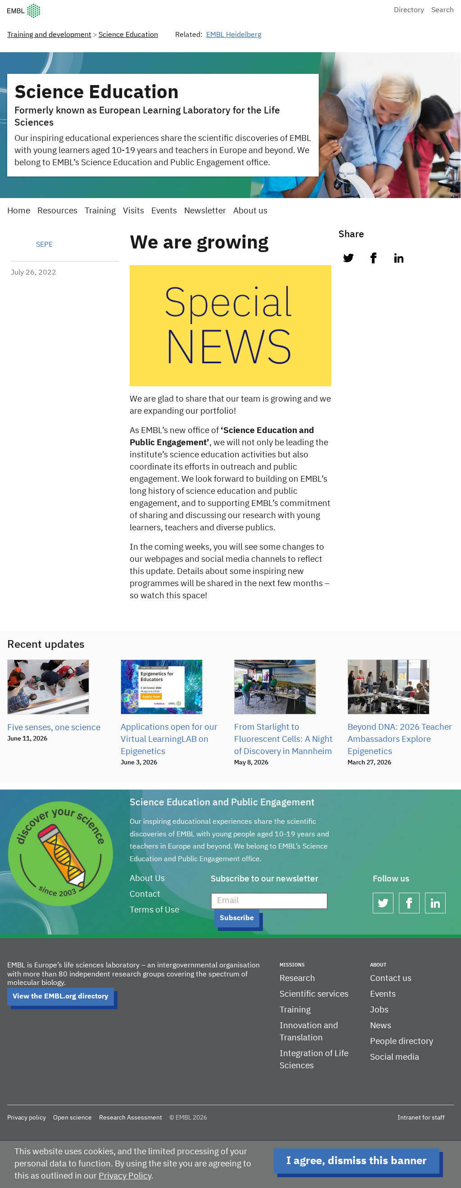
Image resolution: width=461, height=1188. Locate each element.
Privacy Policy (125, 1176)
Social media (394, 1057)
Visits (133, 211)
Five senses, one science (53, 727)
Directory (409, 10)
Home (18, 211)
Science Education (128, 35)
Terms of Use (154, 910)
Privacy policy (26, 1118)
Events (164, 211)
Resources (57, 211)
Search (442, 10)
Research (297, 978)
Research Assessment (130, 1118)
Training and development (49, 35)
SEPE (44, 244)
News (380, 1025)
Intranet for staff (421, 1118)
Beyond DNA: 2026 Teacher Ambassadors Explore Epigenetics (400, 739)
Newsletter (205, 211)
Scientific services (314, 994)
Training (100, 211)
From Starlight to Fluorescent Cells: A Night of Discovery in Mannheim (283, 739)
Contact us (390, 978)
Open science (72, 1118)
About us (250, 211)
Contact (145, 894)
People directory (401, 1041)
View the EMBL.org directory (60, 996)
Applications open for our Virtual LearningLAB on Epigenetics (169, 739)
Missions (292, 964)
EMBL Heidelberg (233, 35)
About (378, 964)
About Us (147, 878)
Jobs (379, 1010)
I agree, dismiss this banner (356, 1161)
